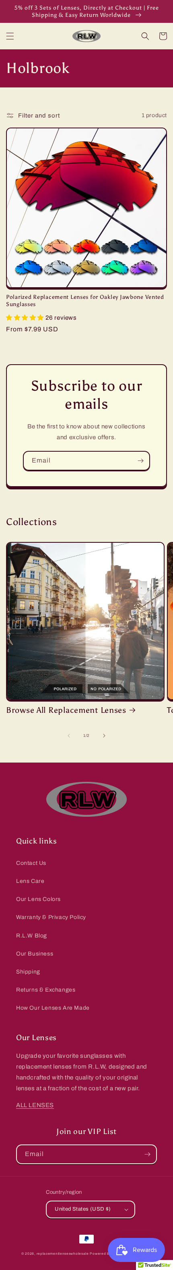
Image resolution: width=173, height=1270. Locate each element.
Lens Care (30, 881)
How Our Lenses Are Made (53, 1008)
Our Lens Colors (38, 899)
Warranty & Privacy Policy (51, 917)
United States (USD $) (83, 1209)
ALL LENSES (35, 1105)
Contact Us (31, 863)
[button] (10, 36)
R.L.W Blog (31, 936)
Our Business (34, 954)
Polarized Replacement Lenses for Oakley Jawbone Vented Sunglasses (85, 300)
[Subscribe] (140, 461)
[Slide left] (69, 736)
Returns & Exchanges (45, 990)
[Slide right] (104, 736)
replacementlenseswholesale (63, 1254)
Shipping (28, 972)
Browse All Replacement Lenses (66, 710)
